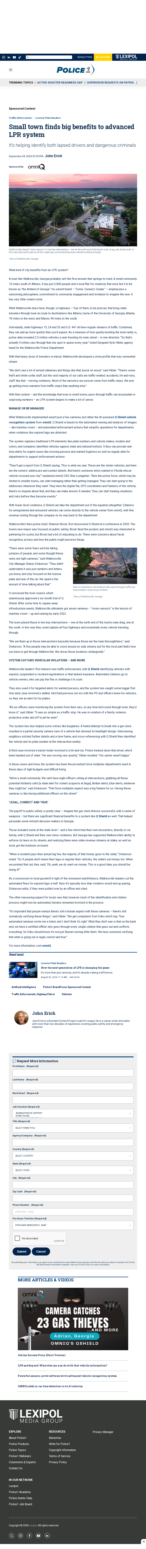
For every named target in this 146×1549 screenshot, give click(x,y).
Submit (21, 1251)
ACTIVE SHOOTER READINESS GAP (60, 82)
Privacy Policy (84, 1264)
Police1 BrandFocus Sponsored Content (67, 987)
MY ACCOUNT (103, 57)
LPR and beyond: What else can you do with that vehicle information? (62, 1365)
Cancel (41, 1251)
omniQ (47, 422)
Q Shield (93, 669)
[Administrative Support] (73, 1113)
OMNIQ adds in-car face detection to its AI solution (50, 1386)
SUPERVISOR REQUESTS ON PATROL (110, 82)
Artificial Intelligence (24, 987)
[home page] (81, 69)
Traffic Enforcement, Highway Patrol (33, 994)
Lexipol (33, 1525)
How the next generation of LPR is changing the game (75, 967)
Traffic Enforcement (20, 118)
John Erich (53, 156)
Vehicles (67, 994)
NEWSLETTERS (84, 57)
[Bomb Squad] (73, 1116)
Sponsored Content (22, 108)
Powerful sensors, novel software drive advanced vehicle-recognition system (67, 1376)
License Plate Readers (48, 118)
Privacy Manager (103, 1432)
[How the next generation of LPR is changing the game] (23, 970)
